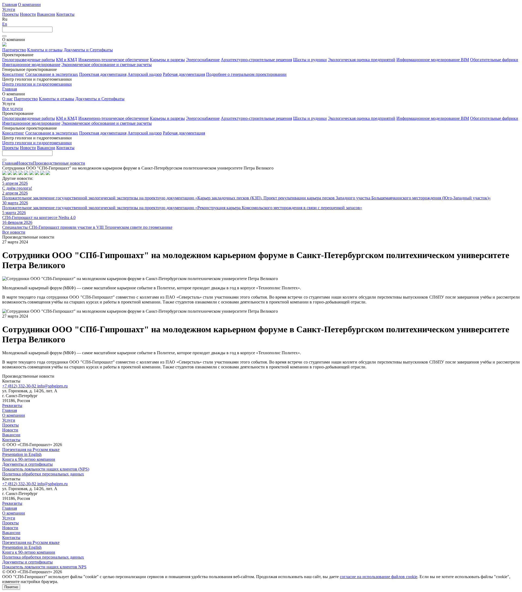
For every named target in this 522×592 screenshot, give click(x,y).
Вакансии (46, 14)
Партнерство (14, 50)
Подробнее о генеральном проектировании (246, 74)
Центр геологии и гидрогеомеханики (37, 84)
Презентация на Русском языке (31, 449)
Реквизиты (12, 405)
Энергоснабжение (203, 59)
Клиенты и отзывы (45, 50)
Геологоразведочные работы (28, 59)
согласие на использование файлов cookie (378, 576)
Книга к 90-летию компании (28, 459)
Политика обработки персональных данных (43, 474)
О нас (7, 98)
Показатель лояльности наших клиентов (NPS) (45, 469)
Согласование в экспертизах (51, 74)
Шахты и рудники (310, 59)
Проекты (10, 14)
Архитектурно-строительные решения (256, 59)
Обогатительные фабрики (494, 59)
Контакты (65, 14)
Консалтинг (13, 74)
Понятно (11, 587)
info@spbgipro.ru (52, 386)
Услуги (8, 9)
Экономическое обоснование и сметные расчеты (106, 64)
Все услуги (12, 108)
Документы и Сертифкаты (88, 50)
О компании (29, 4)
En (4, 24)
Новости (28, 14)
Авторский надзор (145, 74)
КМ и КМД (66, 59)
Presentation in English (22, 454)
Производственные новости (59, 163)
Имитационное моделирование (31, 64)
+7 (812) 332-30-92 (19, 386)
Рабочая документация (184, 74)
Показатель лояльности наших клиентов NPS (44, 567)
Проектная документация (102, 74)
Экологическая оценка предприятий (361, 59)
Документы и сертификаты (27, 464)
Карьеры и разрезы (167, 59)
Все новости (13, 232)
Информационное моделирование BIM (432, 59)
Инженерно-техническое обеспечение (113, 59)
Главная (9, 4)
